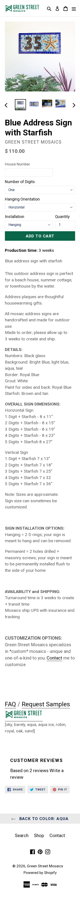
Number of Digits (20, 181)
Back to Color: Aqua (43, 818)
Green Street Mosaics (45, 866)
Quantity (62, 216)
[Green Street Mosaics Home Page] (24, 718)
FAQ (10, 704)
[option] (20, 104)
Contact (57, 835)
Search (21, 835)
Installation (14, 216)
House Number (17, 164)
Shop (39, 835)
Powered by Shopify (40, 872)
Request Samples (46, 704)
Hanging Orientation (22, 199)
